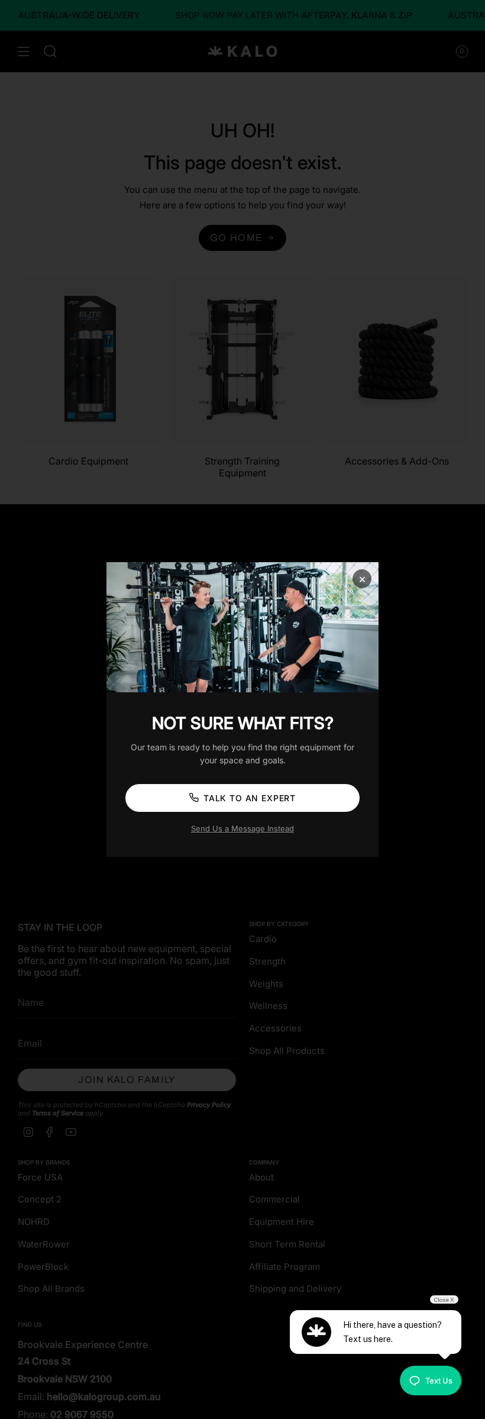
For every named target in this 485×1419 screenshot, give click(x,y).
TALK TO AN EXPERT (249, 798)
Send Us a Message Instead (242, 828)
